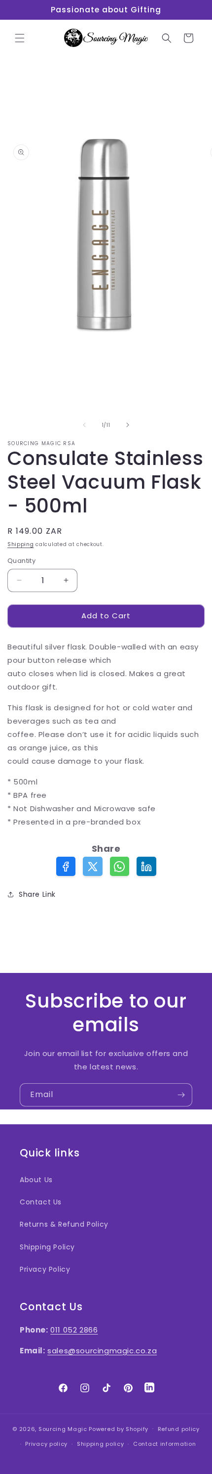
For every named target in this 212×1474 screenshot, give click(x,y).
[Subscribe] (181, 1094)
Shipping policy (100, 1444)
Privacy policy (46, 1444)
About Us (36, 1180)
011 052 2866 (74, 1330)
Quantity (21, 560)
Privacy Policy (45, 1269)
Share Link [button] (37, 894)
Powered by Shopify (118, 1428)
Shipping (20, 544)
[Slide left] (84, 425)
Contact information (164, 1444)
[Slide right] (128, 425)
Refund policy (179, 1429)
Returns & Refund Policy (64, 1224)
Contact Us (41, 1202)
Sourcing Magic (62, 1428)
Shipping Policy (47, 1247)
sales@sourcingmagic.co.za (102, 1350)
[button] (20, 38)
